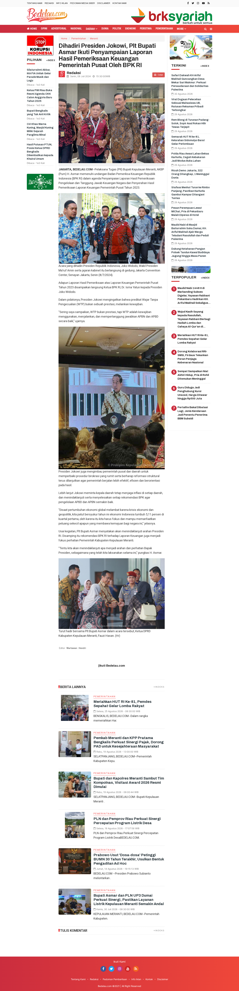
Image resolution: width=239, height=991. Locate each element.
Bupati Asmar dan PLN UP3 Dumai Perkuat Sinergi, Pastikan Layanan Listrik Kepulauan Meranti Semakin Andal (128, 900)
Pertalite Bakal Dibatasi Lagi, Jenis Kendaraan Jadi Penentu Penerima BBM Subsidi (193, 413)
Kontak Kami (119, 3)
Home (33, 28)
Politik (117, 28)
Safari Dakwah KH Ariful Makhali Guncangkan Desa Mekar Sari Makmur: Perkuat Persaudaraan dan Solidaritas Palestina (189, 82)
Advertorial (58, 28)
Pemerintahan (164, 28)
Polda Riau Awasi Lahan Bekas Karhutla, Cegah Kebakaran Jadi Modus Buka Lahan (190, 157)
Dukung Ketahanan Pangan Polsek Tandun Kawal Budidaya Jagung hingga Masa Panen (190, 252)
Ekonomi (130, 28)
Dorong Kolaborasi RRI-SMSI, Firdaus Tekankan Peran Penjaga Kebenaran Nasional (193, 357)
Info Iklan (62, 3)
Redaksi (49, 3)
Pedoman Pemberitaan (115, 979)
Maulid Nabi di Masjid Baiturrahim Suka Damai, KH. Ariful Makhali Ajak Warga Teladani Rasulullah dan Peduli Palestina (190, 231)
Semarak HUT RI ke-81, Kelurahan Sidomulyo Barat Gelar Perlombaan (188, 140)
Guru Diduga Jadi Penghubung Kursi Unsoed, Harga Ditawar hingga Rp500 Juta (192, 393)
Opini (44, 28)
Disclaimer (103, 3)
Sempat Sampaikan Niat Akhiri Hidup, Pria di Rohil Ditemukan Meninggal (193, 375)
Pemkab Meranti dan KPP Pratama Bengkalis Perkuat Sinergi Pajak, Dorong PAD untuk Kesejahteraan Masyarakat (128, 742)
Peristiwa (146, 28)
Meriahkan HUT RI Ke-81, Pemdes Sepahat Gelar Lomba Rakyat (193, 339)
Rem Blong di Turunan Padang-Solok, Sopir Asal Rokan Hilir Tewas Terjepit (190, 123)
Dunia (104, 28)
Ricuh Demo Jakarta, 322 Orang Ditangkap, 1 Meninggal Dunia (190, 174)
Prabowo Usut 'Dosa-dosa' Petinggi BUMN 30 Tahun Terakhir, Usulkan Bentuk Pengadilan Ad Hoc (128, 859)
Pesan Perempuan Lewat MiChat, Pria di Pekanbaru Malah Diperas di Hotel (187, 211)
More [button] (180, 29)
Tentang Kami (34, 3)
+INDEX (50, 60)
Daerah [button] (90, 29)
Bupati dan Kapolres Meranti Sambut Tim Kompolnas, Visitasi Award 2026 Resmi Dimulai (128, 782)
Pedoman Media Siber (82, 3)
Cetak (160, 75)
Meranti (94, 38)
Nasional (76, 28)
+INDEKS (159, 687)
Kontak (149, 979)
